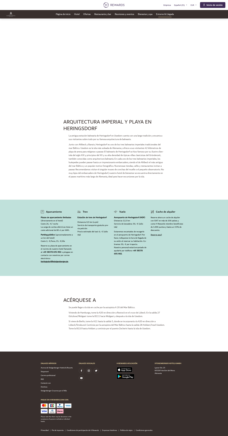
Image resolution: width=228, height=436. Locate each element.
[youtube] (81, 378)
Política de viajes (126, 430)
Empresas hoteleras (109, 430)
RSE (42, 379)
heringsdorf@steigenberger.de (54, 261)
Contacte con (46, 383)
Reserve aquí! (156, 235)
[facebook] (81, 370)
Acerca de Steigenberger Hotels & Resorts (57, 367)
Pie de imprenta (58, 430)
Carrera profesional (48, 375)
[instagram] (88, 370)
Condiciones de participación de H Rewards (83, 430)
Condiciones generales (144, 430)
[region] (114, 58)
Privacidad (45, 430)
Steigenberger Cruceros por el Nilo (54, 390)
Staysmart (45, 371)
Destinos (44, 386)
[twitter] (96, 370)
